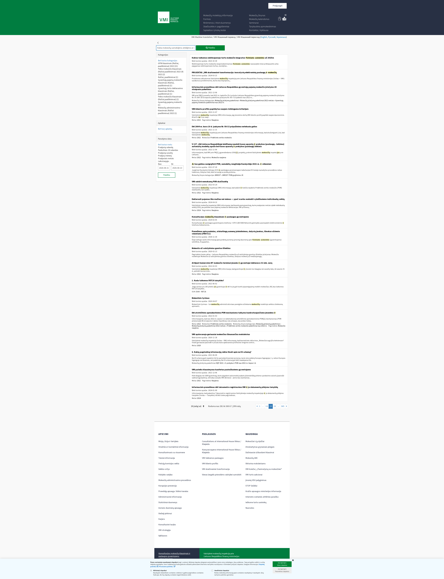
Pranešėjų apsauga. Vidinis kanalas (173, 491)
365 (282, 406)
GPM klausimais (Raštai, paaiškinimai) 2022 (168, 65)
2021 (199, 137)
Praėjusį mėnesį (165, 155)
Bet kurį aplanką (165, 128)
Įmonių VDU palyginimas (255, 480)
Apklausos (162, 535)
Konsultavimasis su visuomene (171, 452)
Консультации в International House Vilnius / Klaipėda (221, 451)
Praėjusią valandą (165, 147)
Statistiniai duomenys (167, 502)
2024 (199, 210)
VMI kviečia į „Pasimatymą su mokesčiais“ (263, 469)
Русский (271, 37)
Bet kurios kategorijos (167, 60)
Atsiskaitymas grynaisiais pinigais (259, 447)
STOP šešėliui (251, 485)
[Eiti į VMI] (168, 18)
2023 (199, 120)
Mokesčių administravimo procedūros (174, 480)
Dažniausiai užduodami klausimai (259, 452)
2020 (199, 345)
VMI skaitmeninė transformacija (216, 469)
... (263, 406)
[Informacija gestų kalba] (280, 20)
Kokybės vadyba (165, 474)
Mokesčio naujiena (219, 157)
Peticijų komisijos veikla (168, 463)
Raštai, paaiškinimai (168, 77)
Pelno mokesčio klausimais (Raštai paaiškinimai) (169, 98)
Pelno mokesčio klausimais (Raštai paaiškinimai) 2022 (170, 70)
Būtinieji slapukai (160, 570)
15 (271, 406)
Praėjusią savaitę (165, 153)
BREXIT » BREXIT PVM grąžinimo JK (229, 175)
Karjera (161, 519)
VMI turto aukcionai (253, 474)
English (264, 37)
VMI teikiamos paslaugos (213, 458)
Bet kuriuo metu (165, 144)
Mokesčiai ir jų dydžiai (254, 441)
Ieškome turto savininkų (255, 502)
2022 (161, 74)
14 (267, 406)
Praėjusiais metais (166, 158)
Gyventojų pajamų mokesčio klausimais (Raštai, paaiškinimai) (170, 83)
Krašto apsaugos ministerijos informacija (263, 491)
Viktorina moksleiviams (255, 463)
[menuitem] (218, 15)
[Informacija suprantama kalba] (284, 20)
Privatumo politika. (166, 566)
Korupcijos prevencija (167, 485)
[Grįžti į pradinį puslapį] (158, 43)
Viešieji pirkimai (165, 513)
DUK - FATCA (201, 291)
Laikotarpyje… (164, 161)
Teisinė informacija (166, 458)
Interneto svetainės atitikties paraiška (261, 496)
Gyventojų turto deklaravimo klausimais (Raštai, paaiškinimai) (170, 91)
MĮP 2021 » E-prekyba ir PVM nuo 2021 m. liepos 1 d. (236, 363)
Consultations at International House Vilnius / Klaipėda (221, 443)
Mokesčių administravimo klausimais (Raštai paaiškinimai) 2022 (169, 110)
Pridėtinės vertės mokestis (221, 137)
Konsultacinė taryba (167, 524)
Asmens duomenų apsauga (170, 508)
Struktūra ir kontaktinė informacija (173, 447)
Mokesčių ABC (251, 458)
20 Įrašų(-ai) (196, 406)
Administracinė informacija (170, 496)
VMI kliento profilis (210, 463)
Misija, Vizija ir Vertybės (168, 441)
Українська (281, 37)
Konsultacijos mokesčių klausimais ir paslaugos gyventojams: (174, 555)
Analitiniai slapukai (221, 570)
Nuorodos (249, 508)
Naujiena (215, 120)
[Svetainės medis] (285, 15)
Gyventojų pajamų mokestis (170, 103)
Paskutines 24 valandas (168, 150)
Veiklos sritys (164, 469)
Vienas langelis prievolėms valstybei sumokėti (221, 474)
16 (275, 406)
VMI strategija (164, 530)
